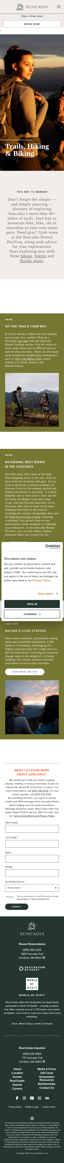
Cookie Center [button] (48, 1107)
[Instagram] (24, 1100)
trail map (22, 341)
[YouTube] (32, 1100)
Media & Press (46, 1069)
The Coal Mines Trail (28, 358)
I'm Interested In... (16, 881)
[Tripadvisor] (47, 1100)
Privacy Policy (22, 899)
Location (17, 1073)
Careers (17, 1088)
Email (9, 852)
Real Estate (17, 1080)
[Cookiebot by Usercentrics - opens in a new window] (45, 546)
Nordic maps (31, 260)
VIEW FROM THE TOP (24, 672)
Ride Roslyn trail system (25, 517)
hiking (26, 255)
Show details (45, 593)
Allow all (32, 603)
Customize (30, 614)
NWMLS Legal (32, 1107)
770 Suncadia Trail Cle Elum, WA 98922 (30, 1059)
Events (17, 1076)
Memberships (46, 1083)
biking (40, 255)
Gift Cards (46, 1073)
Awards (17, 1084)
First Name (12, 822)
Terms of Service (38, 899)
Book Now (32, 24)
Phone (8, 867)
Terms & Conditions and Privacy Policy (33, 815)
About (17, 1069)
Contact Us (46, 1087)
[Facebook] (17, 1100)
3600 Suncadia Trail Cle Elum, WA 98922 (31, 955)
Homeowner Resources (47, 1078)
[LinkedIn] (39, 1100)
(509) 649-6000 (32, 1053)
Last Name (11, 837)
